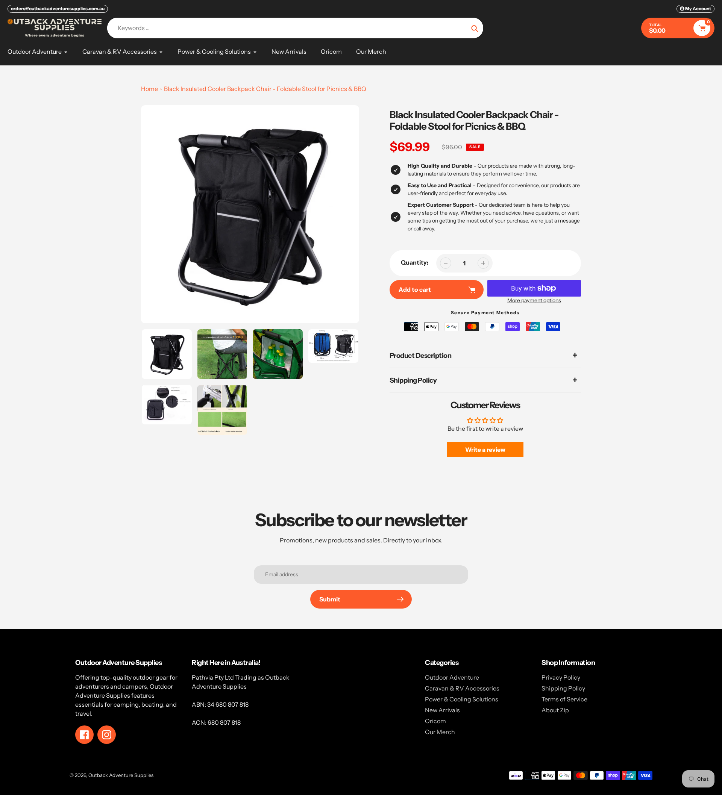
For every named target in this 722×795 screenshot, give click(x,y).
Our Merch (440, 732)
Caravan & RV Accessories (462, 688)
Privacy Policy (561, 677)
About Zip (555, 710)
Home (149, 88)
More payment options (534, 300)
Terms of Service (564, 699)
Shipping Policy (563, 688)
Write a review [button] (485, 449)
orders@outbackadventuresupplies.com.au (58, 8)
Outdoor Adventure (452, 677)
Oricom (435, 721)
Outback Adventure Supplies (120, 775)
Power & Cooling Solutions (461, 699)
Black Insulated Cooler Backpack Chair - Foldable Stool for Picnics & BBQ (265, 88)
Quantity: (415, 262)
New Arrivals (442, 710)
